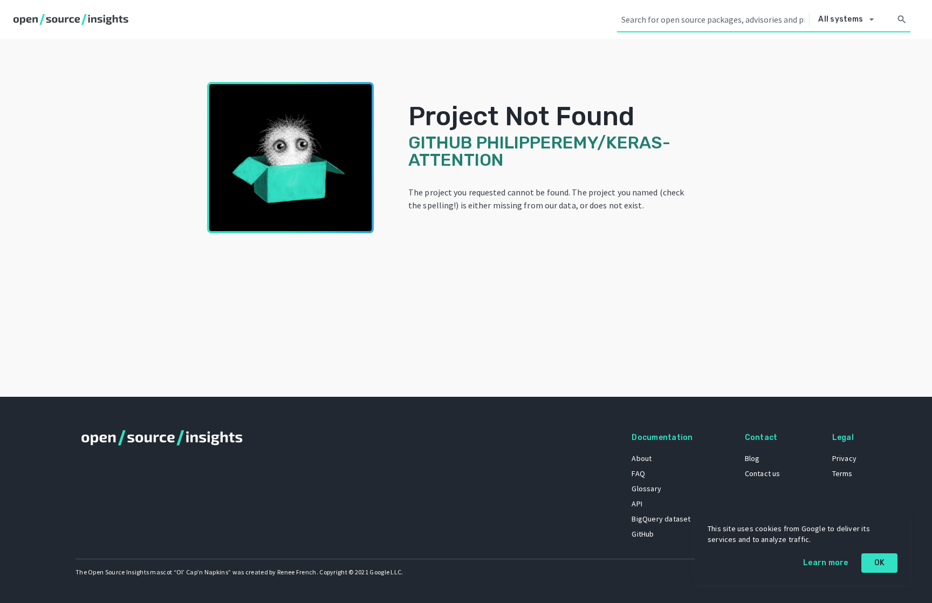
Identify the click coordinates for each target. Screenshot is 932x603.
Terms (842, 473)
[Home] (73, 19)
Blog (752, 458)
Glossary (646, 488)
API (637, 504)
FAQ (638, 473)
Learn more (825, 562)
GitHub (643, 534)
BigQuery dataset (661, 519)
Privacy (844, 458)
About (642, 458)
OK (879, 562)
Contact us (762, 473)
